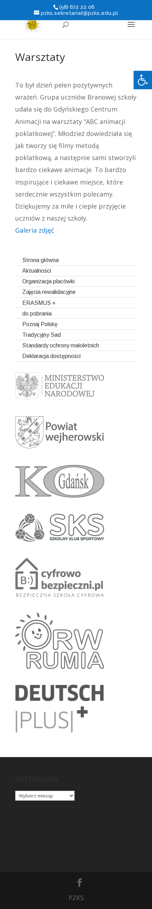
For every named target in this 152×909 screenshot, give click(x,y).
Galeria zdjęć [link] (34, 230)
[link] (143, 80)
